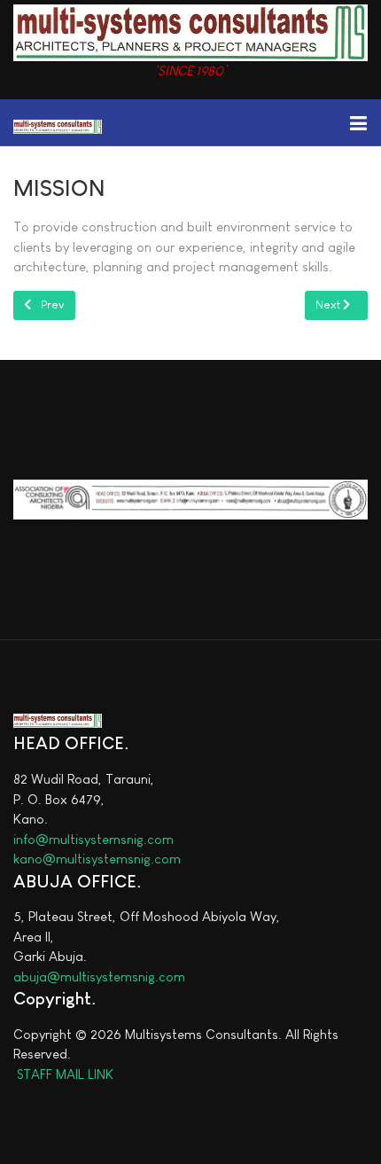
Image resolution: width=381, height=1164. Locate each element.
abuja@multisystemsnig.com (99, 976)
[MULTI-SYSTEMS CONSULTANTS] (57, 124)
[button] (358, 122)
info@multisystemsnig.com (93, 839)
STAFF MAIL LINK (63, 1074)
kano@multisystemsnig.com (97, 858)
